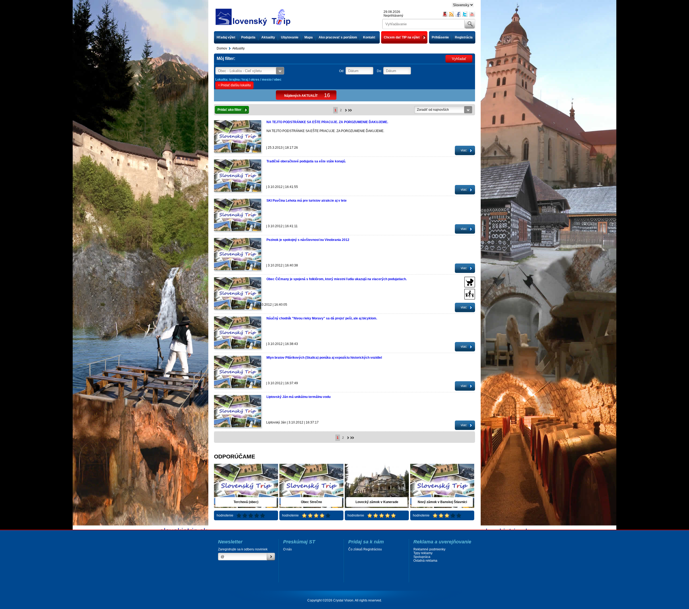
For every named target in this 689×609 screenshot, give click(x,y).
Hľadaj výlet (226, 37)
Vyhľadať (459, 59)
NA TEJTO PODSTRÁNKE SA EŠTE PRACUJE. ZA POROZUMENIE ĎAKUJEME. (327, 122)
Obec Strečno (311, 502)
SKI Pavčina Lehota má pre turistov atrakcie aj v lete (306, 200)
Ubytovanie (289, 37)
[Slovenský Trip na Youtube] (472, 14)
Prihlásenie (440, 37)
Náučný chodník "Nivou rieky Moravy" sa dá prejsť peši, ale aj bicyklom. (321, 318)
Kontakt (369, 37)
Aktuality (268, 37)
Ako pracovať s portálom (338, 37)
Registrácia (464, 37)
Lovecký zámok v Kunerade (377, 502)
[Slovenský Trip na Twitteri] (465, 14)
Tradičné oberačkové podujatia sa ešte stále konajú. (306, 161)
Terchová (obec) (246, 502)
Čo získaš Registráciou (365, 549)
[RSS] (451, 14)
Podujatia (248, 37)
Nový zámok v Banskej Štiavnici (442, 502)
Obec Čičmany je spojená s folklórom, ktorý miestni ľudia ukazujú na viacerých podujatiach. (336, 279)
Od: (341, 71)
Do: (379, 71)
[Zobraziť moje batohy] (445, 14)
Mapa (308, 37)
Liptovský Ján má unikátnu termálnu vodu (298, 397)
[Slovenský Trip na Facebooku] (458, 14)
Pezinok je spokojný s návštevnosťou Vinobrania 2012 (307, 240)
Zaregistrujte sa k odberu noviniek (243, 549)
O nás (287, 549)
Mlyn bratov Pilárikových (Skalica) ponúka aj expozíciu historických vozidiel (324, 357)
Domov (222, 48)
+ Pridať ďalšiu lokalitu (234, 85)
